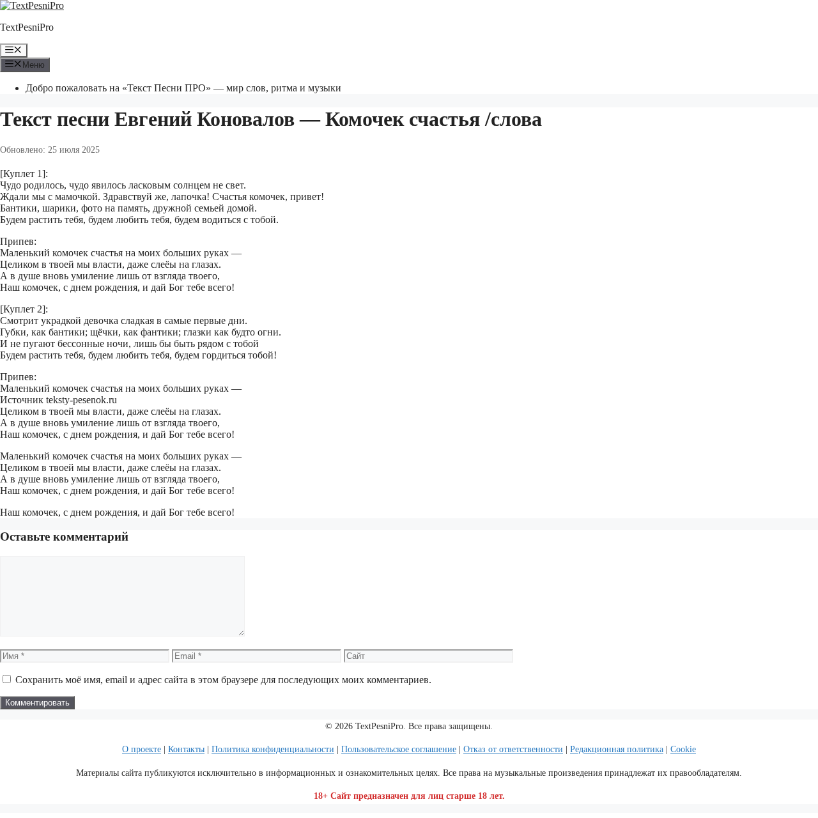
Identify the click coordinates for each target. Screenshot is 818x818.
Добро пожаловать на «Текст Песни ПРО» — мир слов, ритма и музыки (183, 87)
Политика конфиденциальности (273, 749)
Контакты (186, 749)
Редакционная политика (616, 749)
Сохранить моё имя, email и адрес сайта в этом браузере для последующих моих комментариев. (223, 679)
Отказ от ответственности (513, 749)
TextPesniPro (27, 27)
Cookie (683, 749)
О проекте (141, 749)
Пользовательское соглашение (398, 749)
